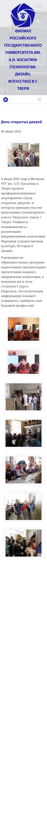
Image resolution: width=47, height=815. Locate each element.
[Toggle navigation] (39, 99)
